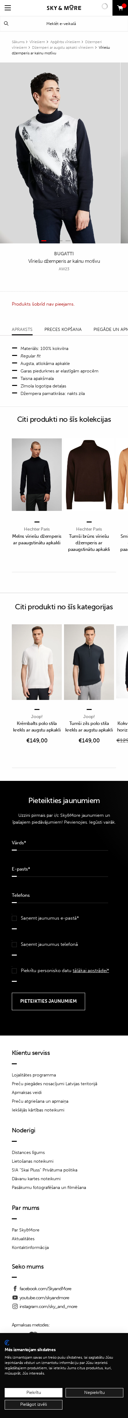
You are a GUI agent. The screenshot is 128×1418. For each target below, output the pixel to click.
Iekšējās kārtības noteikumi (38, 1110)
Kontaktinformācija (30, 1247)
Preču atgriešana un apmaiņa (40, 1101)
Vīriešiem (37, 42)
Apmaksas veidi (27, 1092)
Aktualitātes (23, 1238)
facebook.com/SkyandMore (45, 1288)
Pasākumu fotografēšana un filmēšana (49, 1187)
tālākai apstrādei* (91, 970)
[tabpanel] (60, 153)
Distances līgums (28, 1152)
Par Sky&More (25, 1230)
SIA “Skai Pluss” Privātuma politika (44, 1170)
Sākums (18, 42)
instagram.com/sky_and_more (48, 1306)
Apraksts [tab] (22, 329)
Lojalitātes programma (34, 1075)
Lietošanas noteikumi (32, 1161)
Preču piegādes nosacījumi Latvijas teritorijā (54, 1083)
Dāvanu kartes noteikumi (36, 1178)
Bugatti (64, 254)
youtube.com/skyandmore (44, 1298)
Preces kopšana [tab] (63, 329)
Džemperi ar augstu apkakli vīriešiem (63, 47)
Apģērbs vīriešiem (65, 42)
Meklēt (6, 23)
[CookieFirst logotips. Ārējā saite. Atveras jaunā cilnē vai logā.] (7, 1343)
